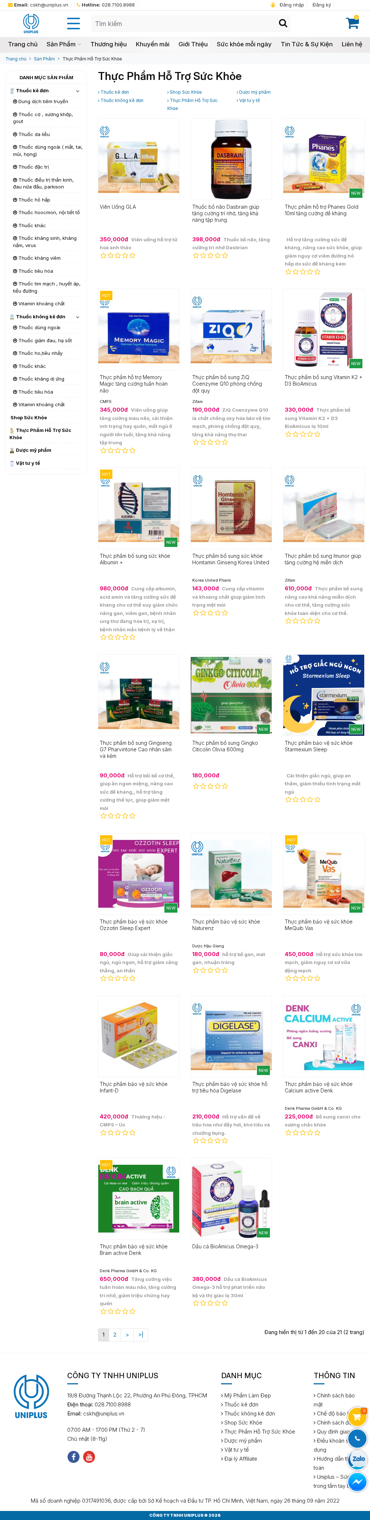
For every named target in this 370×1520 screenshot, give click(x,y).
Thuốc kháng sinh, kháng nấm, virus (45, 241)
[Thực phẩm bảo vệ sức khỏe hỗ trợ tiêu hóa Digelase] (231, 1035)
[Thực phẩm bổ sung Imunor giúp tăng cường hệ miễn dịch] (323, 507)
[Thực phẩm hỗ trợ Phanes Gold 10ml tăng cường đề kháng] (323, 158)
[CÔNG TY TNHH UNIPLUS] (30, 23)
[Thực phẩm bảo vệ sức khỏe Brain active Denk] (138, 1198)
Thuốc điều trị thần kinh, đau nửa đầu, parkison (43, 183)
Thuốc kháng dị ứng (40, 379)
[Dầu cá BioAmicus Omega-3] (231, 1198)
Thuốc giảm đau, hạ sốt (44, 340)
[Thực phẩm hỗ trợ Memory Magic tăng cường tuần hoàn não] (138, 329)
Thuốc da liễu (33, 134)
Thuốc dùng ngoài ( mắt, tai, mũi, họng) (48, 150)
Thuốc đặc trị (33, 167)
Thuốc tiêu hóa (35, 271)
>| (140, 1334)
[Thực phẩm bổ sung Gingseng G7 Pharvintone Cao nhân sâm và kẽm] (138, 694)
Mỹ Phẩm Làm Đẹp (247, 1395)
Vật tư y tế (27, 463)
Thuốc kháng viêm (39, 258)
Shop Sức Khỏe (28, 417)
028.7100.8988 (108, 5)
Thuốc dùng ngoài (38, 327)
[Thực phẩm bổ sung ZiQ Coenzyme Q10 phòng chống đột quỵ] (231, 329)
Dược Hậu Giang (208, 945)
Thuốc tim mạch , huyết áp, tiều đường (47, 287)
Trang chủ (23, 44)
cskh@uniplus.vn (41, 5)
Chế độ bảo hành (337, 1413)
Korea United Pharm (211, 580)
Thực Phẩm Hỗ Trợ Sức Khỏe (92, 58)
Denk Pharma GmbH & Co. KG (313, 1108)
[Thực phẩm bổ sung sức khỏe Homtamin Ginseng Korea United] (231, 507)
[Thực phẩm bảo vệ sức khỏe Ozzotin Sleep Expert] (138, 873)
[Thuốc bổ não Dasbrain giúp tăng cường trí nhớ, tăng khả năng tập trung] (231, 158)
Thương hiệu (108, 44)
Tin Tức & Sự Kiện (307, 44)
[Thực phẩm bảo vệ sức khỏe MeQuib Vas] (323, 873)
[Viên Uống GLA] (138, 158)
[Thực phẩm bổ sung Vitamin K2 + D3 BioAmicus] (323, 329)
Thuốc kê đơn (32, 90)
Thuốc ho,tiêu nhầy (40, 353)
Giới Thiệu (193, 44)
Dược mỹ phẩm (33, 450)
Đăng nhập (291, 5)
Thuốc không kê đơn (40, 316)
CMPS (106, 401)
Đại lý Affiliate (240, 1458)
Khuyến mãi (152, 44)
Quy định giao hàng (339, 1431)
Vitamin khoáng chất (41, 303)
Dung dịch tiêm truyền (42, 101)
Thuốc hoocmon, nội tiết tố (48, 212)
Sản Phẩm (61, 44)
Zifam (197, 401)
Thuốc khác (31, 225)
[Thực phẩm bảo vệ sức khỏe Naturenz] (231, 873)
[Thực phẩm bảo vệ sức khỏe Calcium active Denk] (323, 1035)
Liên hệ (352, 44)
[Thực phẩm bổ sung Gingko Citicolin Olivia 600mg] (231, 694)
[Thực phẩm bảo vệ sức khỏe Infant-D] (138, 1035)
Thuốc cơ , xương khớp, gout (43, 117)
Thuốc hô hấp (33, 200)
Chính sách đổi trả (338, 1422)
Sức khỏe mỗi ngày (244, 44)
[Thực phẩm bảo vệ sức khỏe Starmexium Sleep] (323, 694)
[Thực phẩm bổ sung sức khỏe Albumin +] (138, 507)
